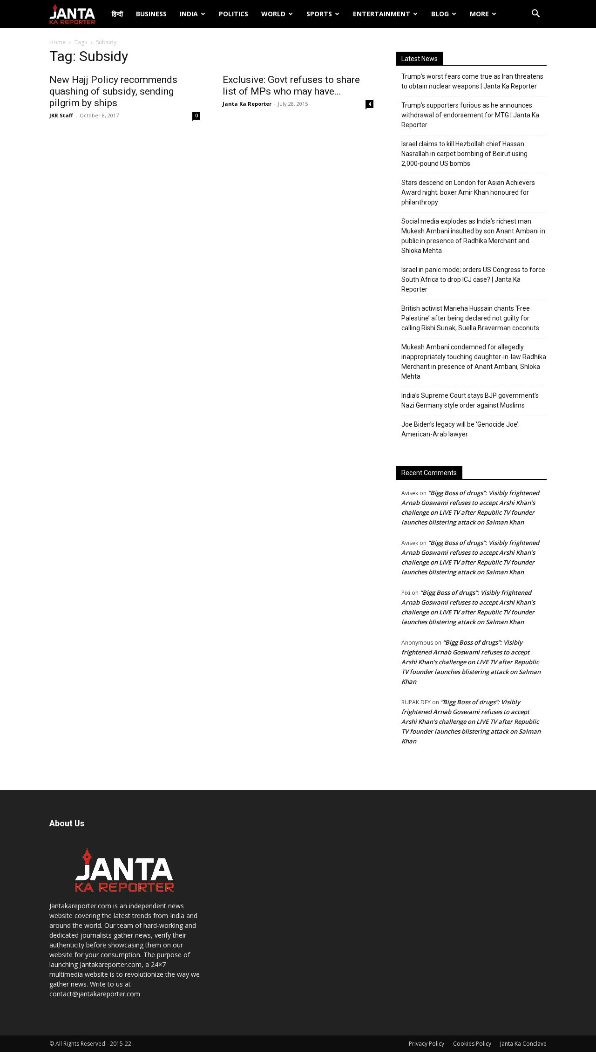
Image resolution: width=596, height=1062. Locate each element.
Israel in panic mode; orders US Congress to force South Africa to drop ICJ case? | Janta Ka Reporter (473, 279)
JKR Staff (61, 115)
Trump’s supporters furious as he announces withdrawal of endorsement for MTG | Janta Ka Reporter (470, 115)
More (479, 13)
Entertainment (381, 13)
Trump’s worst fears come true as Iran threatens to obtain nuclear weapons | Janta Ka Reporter (472, 81)
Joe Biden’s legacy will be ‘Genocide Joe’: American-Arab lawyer (460, 429)
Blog (440, 13)
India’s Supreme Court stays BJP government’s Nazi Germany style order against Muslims (470, 400)
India (189, 13)
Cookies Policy (472, 1044)
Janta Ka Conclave (523, 1044)
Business (151, 13)
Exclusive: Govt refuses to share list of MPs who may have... (291, 85)
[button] (535, 14)
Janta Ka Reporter (247, 103)
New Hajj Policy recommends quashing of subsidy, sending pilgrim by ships (113, 91)
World (273, 13)
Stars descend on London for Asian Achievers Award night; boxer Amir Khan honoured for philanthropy (468, 192)
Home (57, 42)
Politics (233, 13)
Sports (319, 13)
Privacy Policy (426, 1044)
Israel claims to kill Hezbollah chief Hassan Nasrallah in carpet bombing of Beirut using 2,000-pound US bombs (464, 153)
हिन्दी (117, 13)
